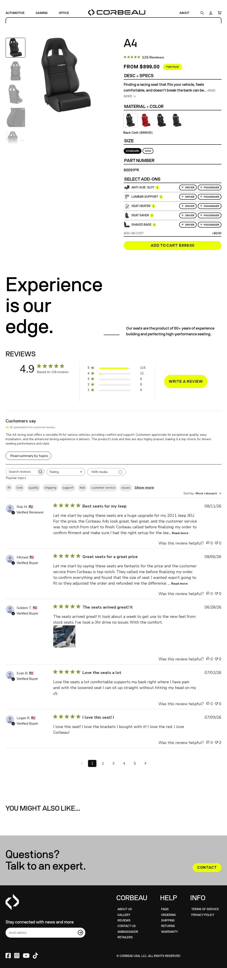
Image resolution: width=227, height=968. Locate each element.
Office (64, 13)
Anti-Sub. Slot (142, 187)
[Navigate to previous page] (81, 763)
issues (125, 488)
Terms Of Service (205, 909)
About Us (124, 909)
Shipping (168, 920)
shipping (50, 488)
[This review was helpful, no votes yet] (207, 543)
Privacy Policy (202, 915)
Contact (207, 867)
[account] (210, 13)
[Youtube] (26, 955)
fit (9, 488)
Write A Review (186, 381)
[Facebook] (8, 955)
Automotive (15, 13)
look (20, 488)
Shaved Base (141, 224)
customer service (103, 488)
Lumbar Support (144, 197)
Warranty (169, 932)
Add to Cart (172, 245)
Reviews (124, 920)
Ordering (168, 915)
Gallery (123, 915)
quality (33, 488)
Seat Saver (140, 215)
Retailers (125, 937)
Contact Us (126, 926)
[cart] (218, 13)
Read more (180, 533)
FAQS (165, 909)
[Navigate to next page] (145, 763)
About (184, 13)
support (68, 488)
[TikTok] (35, 955)
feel (82, 488)
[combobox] (66, 472)
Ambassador (127, 932)
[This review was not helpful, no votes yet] (216, 543)
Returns (168, 926)
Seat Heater (141, 206)
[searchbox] (21, 471)
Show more (144, 487)
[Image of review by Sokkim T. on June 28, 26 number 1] (64, 636)
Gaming (42, 13)
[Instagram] (17, 955)
